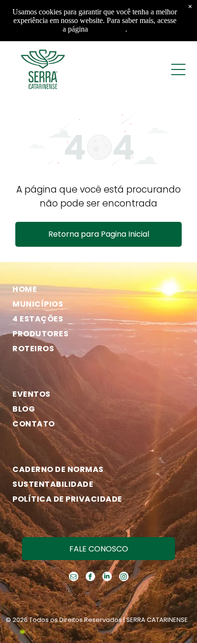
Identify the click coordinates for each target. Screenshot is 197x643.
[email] (73, 578)
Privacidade (107, 29)
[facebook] (90, 578)
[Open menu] (178, 69)
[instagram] (124, 578)
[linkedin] (107, 578)
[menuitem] (94, 289)
